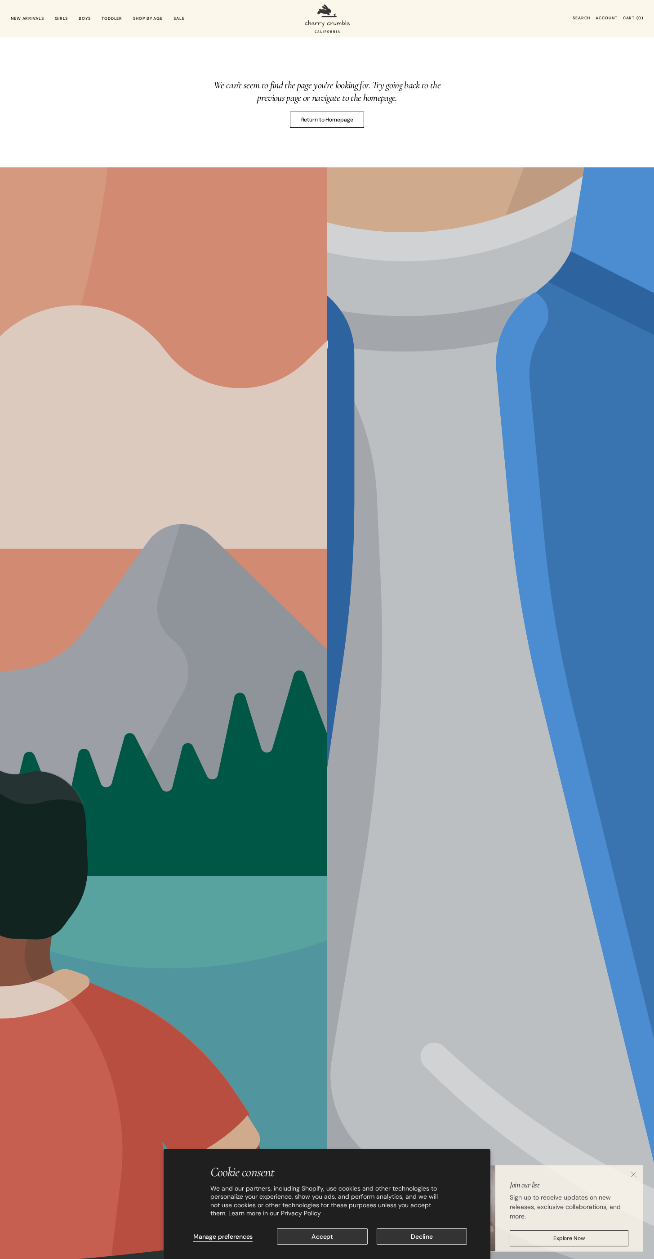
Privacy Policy (301, 1213)
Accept (322, 1236)
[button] (581, 18)
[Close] (633, 1170)
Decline (421, 1236)
